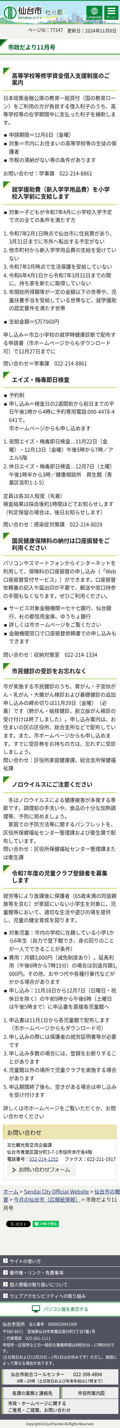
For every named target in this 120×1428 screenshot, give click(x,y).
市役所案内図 (91, 1393)
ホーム (11, 1191)
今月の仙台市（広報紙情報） (47, 1199)
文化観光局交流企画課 (29, 1145)
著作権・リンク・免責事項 (36, 1272)
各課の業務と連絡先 (32, 1393)
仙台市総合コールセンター (38, 1374)
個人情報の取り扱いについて (39, 1284)
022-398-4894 (87, 1374)
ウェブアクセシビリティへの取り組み (48, 1296)
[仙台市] (34, 12)
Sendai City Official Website (56, 1191)
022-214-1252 (43, 1159)
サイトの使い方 (25, 1261)
